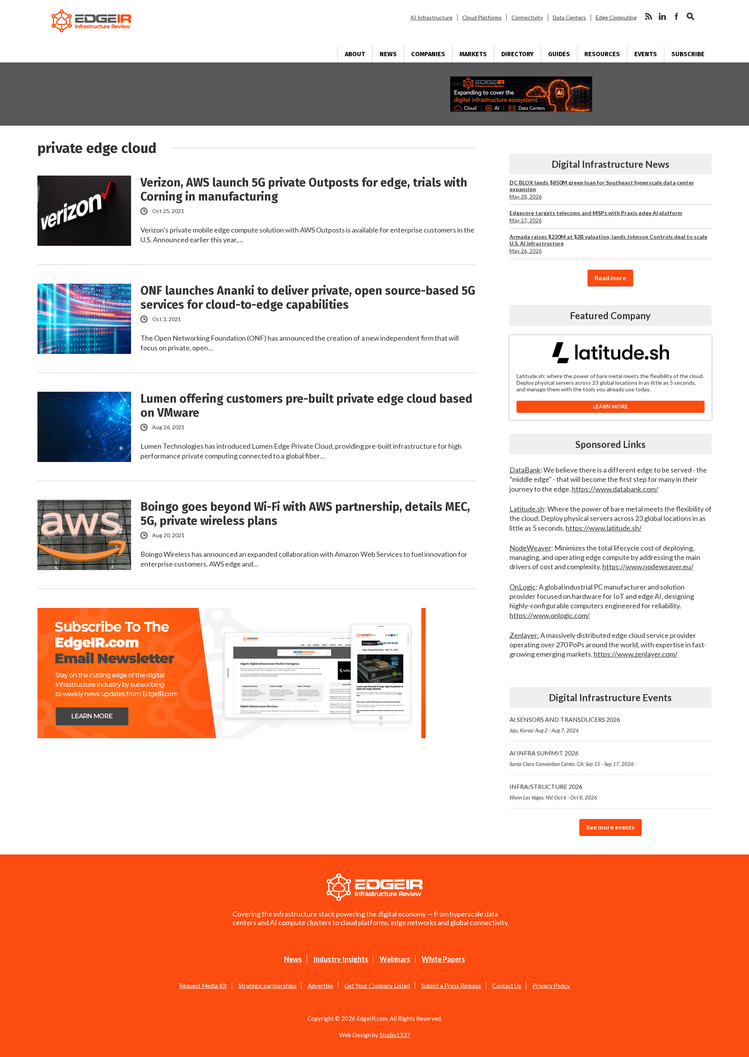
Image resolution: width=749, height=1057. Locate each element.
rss (648, 16)
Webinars (395, 959)
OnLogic (522, 587)
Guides (559, 54)
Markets (473, 54)
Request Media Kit (203, 985)
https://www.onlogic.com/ (549, 615)
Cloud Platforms (482, 17)
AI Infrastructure (431, 17)
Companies (428, 54)
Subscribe (688, 54)
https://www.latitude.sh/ (604, 528)
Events (645, 54)
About (355, 54)
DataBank (524, 469)
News (388, 54)
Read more (610, 277)
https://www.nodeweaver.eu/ (648, 566)
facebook (676, 16)
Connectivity (527, 17)
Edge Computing (616, 17)
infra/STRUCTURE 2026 (553, 792)
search (690, 16)
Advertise (320, 985)
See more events (610, 827)
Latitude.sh (526, 509)
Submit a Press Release (451, 985)
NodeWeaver (530, 548)
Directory (517, 54)
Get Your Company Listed (377, 985)
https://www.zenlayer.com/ (636, 654)
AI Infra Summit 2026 (571, 758)
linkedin (662, 16)
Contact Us (506, 985)
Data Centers (569, 17)
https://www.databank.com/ (615, 489)
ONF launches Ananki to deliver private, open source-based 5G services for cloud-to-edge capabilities (307, 298)
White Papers (443, 959)
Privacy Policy (551, 985)
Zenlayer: (524, 635)
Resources (602, 54)
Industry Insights (340, 959)
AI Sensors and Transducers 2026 (564, 725)
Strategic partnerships (267, 985)
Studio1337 (395, 1034)
